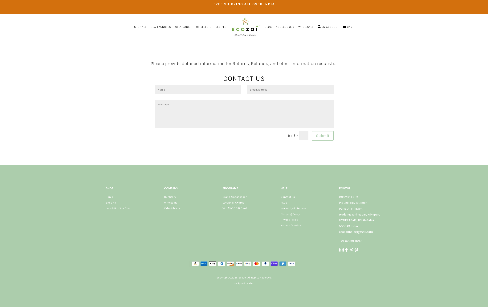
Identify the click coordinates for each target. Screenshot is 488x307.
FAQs (284, 202)
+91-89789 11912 (350, 241)
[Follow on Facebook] (346, 250)
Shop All (111, 202)
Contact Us (288, 197)
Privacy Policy (289, 220)
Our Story (170, 197)
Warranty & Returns (294, 208)
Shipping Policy (290, 214)
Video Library (172, 208)
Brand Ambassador (234, 197)
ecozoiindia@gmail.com (356, 232)
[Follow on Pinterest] (356, 250)
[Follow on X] (351, 250)
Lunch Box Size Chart (119, 208)
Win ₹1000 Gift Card (234, 208)
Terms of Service (291, 225)
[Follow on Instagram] (341, 250)
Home (109, 197)
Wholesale (170, 202)
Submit (322, 136)
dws (251, 283)
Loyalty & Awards (233, 202)
